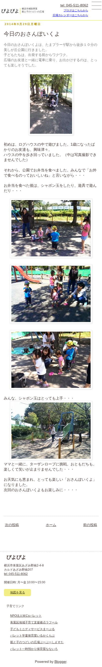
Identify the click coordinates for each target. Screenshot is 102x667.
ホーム (51, 525)
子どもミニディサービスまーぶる (32, 629)
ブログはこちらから (76, 10)
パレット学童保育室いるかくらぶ (32, 635)
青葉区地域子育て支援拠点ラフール (34, 622)
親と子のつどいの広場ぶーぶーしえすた (37, 642)
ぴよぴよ (10, 10)
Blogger (60, 662)
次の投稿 (12, 525)
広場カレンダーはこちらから (70, 15)
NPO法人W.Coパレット (26, 615)
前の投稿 (90, 525)
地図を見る (17, 592)
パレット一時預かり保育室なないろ (34, 649)
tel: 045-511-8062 (74, 5)
